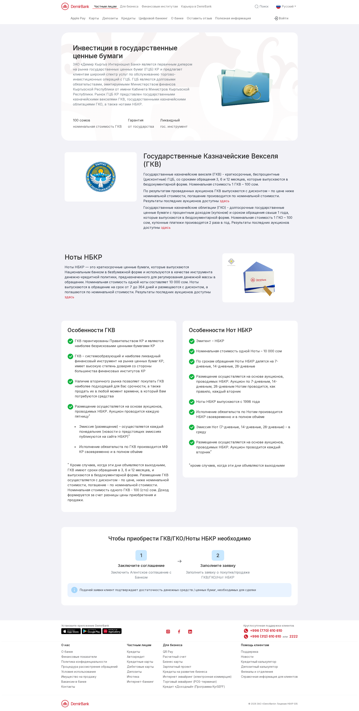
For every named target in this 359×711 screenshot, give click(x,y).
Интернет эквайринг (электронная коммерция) (197, 676)
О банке (177, 18)
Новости (247, 656)
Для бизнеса (129, 6)
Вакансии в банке (73, 681)
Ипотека (133, 676)
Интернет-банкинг (140, 681)
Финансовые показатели (79, 656)
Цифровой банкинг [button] (153, 18)
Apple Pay (78, 18)
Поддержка (249, 651)
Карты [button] (94, 18)
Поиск (264, 6)
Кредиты (133, 651)
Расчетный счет (174, 656)
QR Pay (168, 651)
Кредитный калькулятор (258, 661)
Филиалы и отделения (257, 671)
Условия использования (78, 671)
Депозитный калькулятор (259, 666)
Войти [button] (283, 18)
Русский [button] (288, 6)
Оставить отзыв (199, 18)
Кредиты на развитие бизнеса (185, 671)
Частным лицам (105, 6)
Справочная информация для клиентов (269, 676)
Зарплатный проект (177, 666)
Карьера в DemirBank (196, 6)
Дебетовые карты (140, 666)
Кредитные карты (140, 661)
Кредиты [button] (128, 18)
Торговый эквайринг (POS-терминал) (190, 681)
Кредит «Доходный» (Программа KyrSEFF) (194, 686)
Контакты (68, 686)
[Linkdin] (190, 631)
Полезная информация (233, 18)
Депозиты (134, 671)
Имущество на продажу (78, 676)
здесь (224, 201)
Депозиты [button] (110, 18)
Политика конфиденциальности (84, 661)
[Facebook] (179, 631)
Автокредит (136, 656)
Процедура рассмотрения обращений (89, 666)
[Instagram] (168, 631)
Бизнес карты (173, 661)
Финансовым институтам (160, 6)
